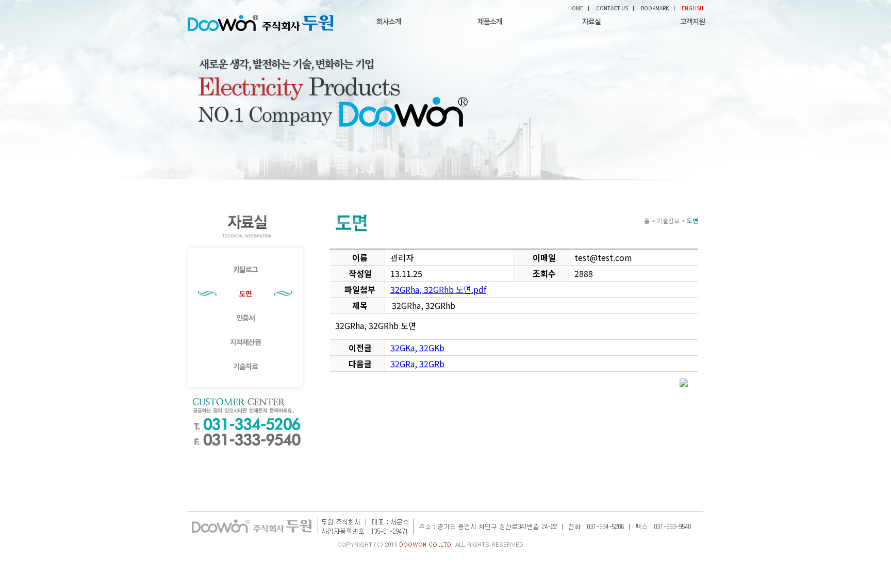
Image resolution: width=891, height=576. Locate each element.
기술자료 (245, 366)
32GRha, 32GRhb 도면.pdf (438, 289)
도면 (245, 293)
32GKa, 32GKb (417, 347)
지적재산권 (245, 342)
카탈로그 (245, 269)
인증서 (245, 317)
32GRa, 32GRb (417, 363)
